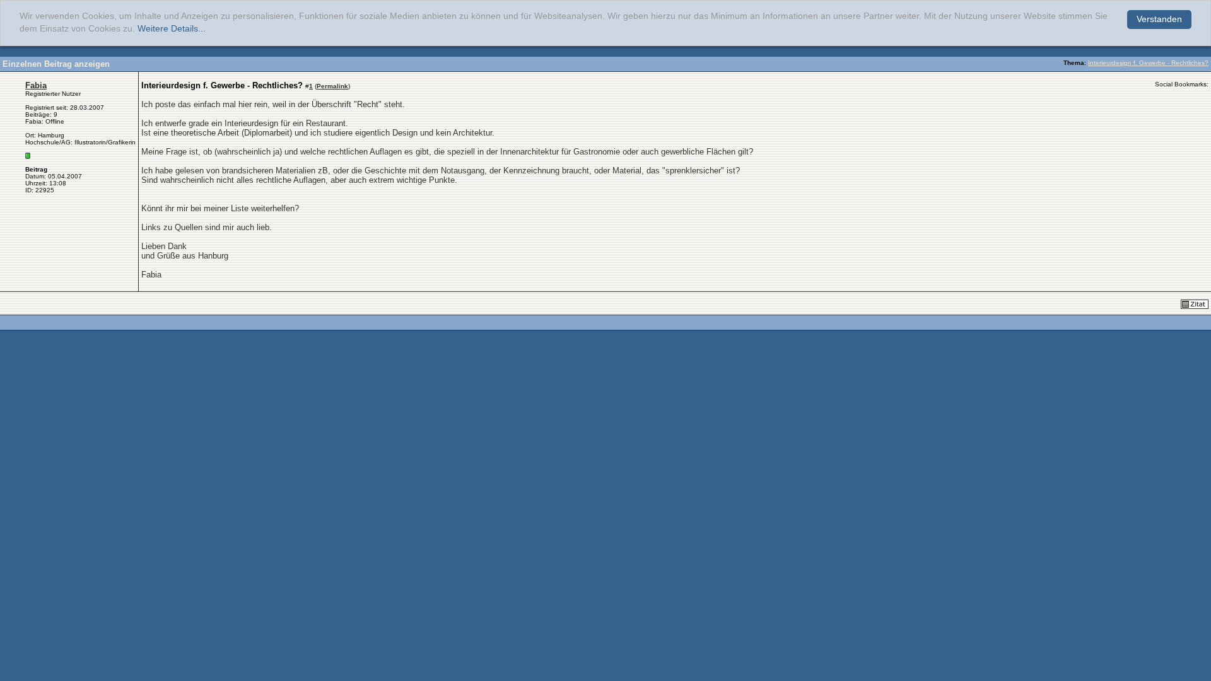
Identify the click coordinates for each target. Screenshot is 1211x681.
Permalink (332, 86)
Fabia (36, 85)
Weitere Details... (171, 28)
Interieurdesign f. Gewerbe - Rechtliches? (1148, 62)
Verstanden (1159, 19)
